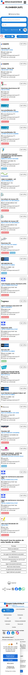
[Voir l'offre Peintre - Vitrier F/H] (14, 70)
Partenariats (20, 614)
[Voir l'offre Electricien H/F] (14, 413)
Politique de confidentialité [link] (10, 667)
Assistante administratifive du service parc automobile (13, 560)
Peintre (14, 551)
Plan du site (20, 624)
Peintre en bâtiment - (13, 549)
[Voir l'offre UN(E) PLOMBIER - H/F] (14, 181)
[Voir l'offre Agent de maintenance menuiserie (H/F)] (14, 504)
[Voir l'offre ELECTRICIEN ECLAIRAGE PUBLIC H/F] (14, 394)
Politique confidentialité (20, 621)
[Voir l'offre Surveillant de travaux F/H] (14, 202)
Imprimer (13, 583)
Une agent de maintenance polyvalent (13, 554)
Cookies (14, 627)
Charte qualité (8, 621)
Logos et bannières (20, 609)
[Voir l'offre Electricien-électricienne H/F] (14, 91)
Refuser (10, 660)
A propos (8, 624)
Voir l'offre (23, 43)
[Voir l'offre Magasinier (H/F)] (14, 331)
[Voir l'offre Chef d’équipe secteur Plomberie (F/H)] (14, 287)
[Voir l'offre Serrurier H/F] (14, 353)
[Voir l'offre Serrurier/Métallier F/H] (14, 113)
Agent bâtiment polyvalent (14, 572)
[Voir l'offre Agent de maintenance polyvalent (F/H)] (14, 480)
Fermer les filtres (15, 14)
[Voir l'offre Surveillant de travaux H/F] (14, 224)
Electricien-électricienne (13, 566)
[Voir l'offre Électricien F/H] (14, 245)
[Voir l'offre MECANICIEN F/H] (14, 265)
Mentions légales (8, 614)
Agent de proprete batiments (14, 564)
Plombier (13, 546)
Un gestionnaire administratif (13, 569)
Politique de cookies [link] (10, 671)
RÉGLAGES (10, 663)
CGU (8, 618)
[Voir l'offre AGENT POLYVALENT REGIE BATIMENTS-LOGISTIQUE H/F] (14, 374)
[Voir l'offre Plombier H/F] (14, 50)
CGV (20, 618)
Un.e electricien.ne (14, 557)
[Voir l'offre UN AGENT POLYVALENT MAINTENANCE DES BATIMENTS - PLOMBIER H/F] (14, 159)
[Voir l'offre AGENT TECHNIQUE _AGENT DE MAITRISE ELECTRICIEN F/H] (14, 457)
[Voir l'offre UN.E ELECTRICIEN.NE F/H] (14, 527)
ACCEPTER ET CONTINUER (10, 656)
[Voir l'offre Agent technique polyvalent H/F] (14, 309)
